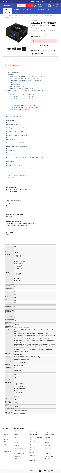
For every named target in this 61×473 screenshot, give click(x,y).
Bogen (16, 442)
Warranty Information (38, 60)
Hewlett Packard (34, 434)
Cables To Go (18, 450)
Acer (16, 434)
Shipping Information (29, 9)
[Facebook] (32, 53)
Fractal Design (33, 432)
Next (28, 49)
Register (40, 6)
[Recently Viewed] (50, 5)
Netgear (47, 432)
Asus (16, 440)
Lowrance (32, 455)
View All (47, 458)
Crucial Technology (19, 453)
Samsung (47, 440)
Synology (47, 445)
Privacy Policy (7, 451)
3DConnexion (18, 432)
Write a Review (53, 30)
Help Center (16, 9)
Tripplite (47, 453)
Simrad (47, 442)
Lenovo (32, 452)
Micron (32, 458)
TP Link (47, 450)
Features (18, 60)
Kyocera (32, 450)
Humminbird (33, 441)
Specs (26, 60)
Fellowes (17, 458)
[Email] (36, 53)
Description (8, 60)
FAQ (48, 9)
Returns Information (19, 12)
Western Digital (49, 456)
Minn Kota (32, 460)
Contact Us (41, 9)
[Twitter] (42, 53)
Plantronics (48, 437)
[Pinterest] (45, 53)
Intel (31, 444)
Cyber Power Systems (20, 456)
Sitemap (6, 449)
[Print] (39, 53)
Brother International (20, 448)
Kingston (32, 447)
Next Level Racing (49, 434)
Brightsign (17, 445)
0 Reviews (51, 60)
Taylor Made (48, 448)
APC (16, 437)
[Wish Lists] (46, 5)
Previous (5, 49)
